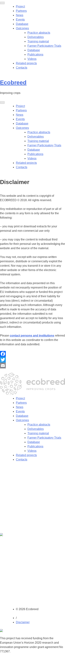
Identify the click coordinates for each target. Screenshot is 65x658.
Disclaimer (23, 622)
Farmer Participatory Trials (44, 45)
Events (20, 19)
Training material (38, 41)
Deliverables (35, 37)
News (19, 15)
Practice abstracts (38, 32)
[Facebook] (32, 354)
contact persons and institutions (32, 335)
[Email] (32, 365)
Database (22, 23)
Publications (35, 54)
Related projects (26, 63)
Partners (21, 10)
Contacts (21, 67)
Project (20, 6)
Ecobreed (13, 82)
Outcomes (22, 28)
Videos (31, 58)
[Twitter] (32, 360)
